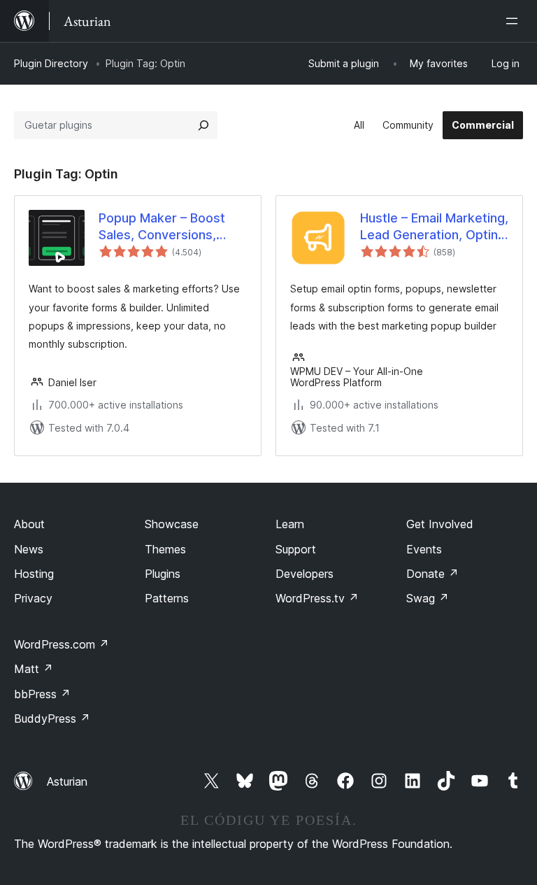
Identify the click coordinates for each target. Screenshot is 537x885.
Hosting (34, 574)
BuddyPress (52, 718)
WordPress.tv (317, 598)
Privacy (33, 598)
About (29, 524)
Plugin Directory (51, 63)
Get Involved (439, 524)
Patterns (167, 598)
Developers (304, 574)
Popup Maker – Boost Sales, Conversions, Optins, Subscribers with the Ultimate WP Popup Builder (172, 227)
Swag (427, 598)
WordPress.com (61, 644)
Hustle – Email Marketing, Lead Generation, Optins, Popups (434, 227)
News (28, 549)
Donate (432, 574)
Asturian (67, 781)
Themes (165, 549)
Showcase (172, 524)
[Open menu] (514, 21)
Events (424, 549)
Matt (33, 669)
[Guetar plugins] (203, 125)
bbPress (42, 694)
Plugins (162, 574)
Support (295, 549)
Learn (289, 524)
